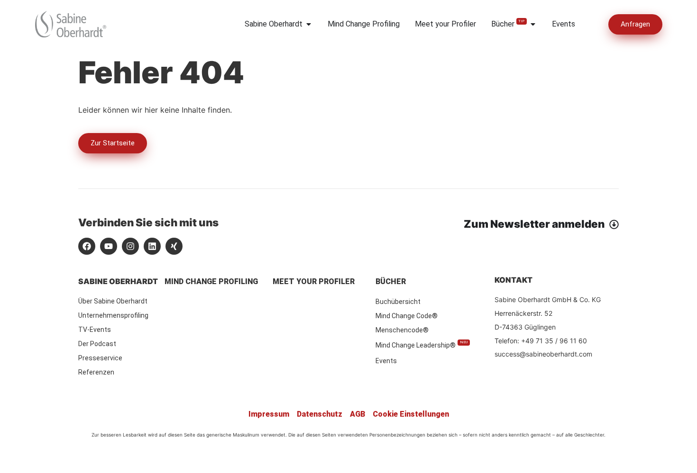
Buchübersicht (398, 301)
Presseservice (100, 358)
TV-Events (94, 329)
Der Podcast (97, 344)
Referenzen (96, 372)
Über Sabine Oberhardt (112, 301)
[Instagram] (130, 246)
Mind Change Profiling (211, 281)
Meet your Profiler (314, 281)
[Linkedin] (152, 246)
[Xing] (174, 246)
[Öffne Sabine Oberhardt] (308, 24)
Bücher (391, 281)
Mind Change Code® (407, 316)
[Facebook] (86, 246)
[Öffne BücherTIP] (533, 24)
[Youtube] (108, 246)
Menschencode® (402, 330)
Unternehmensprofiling (113, 315)
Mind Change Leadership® (422, 344)
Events (386, 361)
